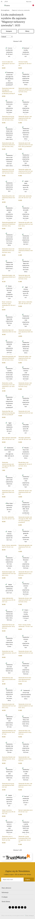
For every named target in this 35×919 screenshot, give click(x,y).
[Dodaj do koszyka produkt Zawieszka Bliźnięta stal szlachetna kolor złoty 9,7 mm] (14, 726)
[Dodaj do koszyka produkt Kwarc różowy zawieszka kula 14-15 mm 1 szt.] (14, 540)
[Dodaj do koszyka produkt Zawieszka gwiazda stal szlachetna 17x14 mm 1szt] (30, 540)
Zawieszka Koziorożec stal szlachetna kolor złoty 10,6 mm (25, 679)
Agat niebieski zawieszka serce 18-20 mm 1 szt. (9, 438)
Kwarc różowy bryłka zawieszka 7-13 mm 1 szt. (26, 625)
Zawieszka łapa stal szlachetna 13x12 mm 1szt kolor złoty (24, 277)
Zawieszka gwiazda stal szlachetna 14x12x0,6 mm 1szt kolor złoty (9, 358)
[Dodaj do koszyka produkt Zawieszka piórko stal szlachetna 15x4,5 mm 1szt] (14, 191)
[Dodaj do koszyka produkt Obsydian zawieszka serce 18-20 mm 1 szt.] (30, 433)
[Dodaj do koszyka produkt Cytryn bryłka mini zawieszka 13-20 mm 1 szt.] (14, 57)
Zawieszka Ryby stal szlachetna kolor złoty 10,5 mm (25, 732)
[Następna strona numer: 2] (27, 41)
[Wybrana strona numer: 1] (17, 41)
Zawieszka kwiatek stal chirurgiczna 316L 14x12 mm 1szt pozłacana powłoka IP (25, 519)
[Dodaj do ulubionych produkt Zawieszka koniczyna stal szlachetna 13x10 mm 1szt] (14, 768)
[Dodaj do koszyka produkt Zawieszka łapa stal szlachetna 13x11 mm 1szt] (14, 325)
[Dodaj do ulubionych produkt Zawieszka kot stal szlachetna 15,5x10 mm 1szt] (14, 663)
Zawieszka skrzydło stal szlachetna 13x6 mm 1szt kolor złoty (26, 224)
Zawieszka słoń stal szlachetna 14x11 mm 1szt (26, 412)
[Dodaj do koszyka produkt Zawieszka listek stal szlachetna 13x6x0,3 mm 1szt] (30, 244)
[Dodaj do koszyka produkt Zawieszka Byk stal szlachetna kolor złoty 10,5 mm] (30, 752)
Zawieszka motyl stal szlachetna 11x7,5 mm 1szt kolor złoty (8, 250)
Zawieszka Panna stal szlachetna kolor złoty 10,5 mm (8, 626)
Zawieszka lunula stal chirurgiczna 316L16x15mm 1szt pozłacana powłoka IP (8, 90)
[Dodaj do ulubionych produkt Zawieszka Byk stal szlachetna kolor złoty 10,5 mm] (31, 742)
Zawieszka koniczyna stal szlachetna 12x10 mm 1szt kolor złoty (8, 118)
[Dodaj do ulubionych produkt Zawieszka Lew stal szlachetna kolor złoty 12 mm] (14, 636)
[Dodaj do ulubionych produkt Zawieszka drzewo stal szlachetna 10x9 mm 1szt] (31, 636)
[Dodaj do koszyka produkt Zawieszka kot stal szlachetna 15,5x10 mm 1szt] (14, 673)
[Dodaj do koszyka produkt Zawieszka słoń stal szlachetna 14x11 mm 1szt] (30, 406)
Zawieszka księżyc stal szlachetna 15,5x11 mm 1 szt (9, 277)
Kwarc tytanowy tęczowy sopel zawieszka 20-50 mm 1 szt (9, 304)
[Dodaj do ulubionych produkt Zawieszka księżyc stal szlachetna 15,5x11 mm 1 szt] (14, 260)
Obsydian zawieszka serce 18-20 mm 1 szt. (25, 438)
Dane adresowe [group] (6, 888)
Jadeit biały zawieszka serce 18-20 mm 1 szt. (25, 196)
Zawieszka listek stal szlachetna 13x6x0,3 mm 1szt (26, 250)
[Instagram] (13, 907)
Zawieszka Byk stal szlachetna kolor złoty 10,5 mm (25, 758)
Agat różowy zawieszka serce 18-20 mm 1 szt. (25, 302)
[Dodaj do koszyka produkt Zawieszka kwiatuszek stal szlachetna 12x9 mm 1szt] (30, 325)
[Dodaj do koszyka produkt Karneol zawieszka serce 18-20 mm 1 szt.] (30, 805)
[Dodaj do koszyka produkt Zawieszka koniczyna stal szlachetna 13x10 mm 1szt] (14, 779)
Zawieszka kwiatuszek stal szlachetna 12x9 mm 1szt (26, 331)
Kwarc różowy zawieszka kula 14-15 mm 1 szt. (9, 546)
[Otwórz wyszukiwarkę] (25, 5)
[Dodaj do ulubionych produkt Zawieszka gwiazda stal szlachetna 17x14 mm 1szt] (31, 530)
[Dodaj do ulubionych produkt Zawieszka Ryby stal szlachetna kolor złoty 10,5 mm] (31, 716)
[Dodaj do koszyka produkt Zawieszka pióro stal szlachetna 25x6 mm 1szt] (14, 486)
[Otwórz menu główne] (2, 6)
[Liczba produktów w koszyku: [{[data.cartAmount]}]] (32, 5)
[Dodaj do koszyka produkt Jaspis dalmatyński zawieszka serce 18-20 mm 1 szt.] (14, 593)
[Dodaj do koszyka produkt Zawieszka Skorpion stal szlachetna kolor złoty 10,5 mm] (30, 567)
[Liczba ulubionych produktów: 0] (28, 5)
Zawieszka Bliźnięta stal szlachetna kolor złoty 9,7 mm (9, 732)
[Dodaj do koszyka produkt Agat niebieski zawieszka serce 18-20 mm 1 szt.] (14, 433)
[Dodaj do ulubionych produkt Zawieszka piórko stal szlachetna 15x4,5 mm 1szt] (14, 181)
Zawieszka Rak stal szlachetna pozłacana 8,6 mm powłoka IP (8, 412)
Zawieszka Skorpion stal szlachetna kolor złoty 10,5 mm (25, 573)
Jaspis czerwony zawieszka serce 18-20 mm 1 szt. (8, 811)
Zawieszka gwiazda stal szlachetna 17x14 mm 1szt (25, 547)
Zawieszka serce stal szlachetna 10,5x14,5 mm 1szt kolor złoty (8, 171)
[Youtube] (16, 907)
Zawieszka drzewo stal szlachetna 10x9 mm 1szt (26, 652)
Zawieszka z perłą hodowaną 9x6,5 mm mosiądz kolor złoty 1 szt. (25, 839)
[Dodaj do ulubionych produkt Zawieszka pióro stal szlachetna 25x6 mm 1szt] (14, 476)
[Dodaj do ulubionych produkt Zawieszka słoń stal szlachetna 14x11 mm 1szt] (31, 396)
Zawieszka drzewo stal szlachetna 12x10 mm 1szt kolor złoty (25, 118)
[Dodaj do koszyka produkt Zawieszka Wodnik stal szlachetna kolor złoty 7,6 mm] (14, 752)
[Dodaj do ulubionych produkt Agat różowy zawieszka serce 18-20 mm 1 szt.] (31, 287)
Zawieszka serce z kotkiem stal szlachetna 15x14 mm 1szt (9, 838)
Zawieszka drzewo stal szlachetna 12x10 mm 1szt (25, 492)
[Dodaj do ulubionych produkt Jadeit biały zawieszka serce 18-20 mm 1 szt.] (31, 181)
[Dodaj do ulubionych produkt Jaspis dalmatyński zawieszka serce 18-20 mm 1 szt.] (14, 583)
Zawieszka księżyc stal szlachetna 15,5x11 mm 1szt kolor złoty (25, 89)
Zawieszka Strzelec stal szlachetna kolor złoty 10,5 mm (25, 785)
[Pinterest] (22, 907)
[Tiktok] (19, 907)
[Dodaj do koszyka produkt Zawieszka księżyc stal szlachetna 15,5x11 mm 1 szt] (14, 270)
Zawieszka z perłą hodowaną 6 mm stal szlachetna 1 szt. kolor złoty (8, 385)
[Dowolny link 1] (25, 907)
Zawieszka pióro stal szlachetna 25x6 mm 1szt (8, 492)
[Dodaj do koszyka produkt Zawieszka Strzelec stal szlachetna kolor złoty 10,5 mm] (30, 779)
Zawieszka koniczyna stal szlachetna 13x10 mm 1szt (8, 785)
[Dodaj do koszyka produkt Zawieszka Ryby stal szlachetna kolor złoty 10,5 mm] (30, 726)
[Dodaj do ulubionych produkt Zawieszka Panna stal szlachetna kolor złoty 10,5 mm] (14, 610)
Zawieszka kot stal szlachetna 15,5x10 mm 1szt (8, 679)
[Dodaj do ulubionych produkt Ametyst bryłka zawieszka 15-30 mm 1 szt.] (31, 47)
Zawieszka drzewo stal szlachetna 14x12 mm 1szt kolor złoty (25, 384)
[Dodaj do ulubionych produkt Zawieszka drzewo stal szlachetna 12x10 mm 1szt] (31, 476)
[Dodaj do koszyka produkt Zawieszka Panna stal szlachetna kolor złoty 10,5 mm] (14, 620)
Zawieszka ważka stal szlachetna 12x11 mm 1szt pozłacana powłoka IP (26, 171)
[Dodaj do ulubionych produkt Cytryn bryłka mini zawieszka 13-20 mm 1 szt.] (14, 47)
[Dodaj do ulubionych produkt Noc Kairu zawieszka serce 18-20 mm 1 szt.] (14, 502)
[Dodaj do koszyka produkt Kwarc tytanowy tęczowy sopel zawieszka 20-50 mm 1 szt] (14, 297)
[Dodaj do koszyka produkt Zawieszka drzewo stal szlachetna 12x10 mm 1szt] (30, 486)
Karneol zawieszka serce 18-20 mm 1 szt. (26, 811)
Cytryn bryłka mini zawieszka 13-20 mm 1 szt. (8, 63)
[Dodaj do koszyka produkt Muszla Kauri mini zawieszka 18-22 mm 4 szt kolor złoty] (30, 458)
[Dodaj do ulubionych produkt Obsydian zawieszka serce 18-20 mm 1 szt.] (31, 423)
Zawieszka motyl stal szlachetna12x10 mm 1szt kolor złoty (26, 705)
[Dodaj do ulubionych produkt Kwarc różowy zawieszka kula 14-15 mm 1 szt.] (14, 530)
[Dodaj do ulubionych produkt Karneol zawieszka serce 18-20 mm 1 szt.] (31, 795)
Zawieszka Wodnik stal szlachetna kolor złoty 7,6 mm (8, 758)
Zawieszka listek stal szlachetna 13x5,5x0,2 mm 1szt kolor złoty (8, 144)
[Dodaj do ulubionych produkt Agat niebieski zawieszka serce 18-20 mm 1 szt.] (14, 423)
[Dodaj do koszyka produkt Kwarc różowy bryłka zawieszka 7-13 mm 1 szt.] (30, 620)
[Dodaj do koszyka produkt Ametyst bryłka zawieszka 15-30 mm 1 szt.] (30, 57)
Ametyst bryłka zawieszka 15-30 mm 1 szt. (25, 63)
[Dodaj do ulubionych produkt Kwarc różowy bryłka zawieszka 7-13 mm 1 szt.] (31, 610)
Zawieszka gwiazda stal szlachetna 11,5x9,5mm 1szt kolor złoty (9, 224)
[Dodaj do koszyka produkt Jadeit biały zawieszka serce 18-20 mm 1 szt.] (30, 191)
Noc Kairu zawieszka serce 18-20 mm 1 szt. (8, 518)
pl (2, 1)
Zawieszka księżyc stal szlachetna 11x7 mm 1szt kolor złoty (9, 573)
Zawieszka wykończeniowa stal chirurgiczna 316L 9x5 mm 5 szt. (8, 465)
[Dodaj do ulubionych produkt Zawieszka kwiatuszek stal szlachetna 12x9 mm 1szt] (31, 315)
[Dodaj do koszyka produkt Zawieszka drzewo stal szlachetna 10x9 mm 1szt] (30, 646)
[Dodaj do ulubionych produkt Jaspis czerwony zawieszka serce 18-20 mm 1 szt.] (14, 795)
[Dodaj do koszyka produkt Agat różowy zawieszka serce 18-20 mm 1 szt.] (30, 297)
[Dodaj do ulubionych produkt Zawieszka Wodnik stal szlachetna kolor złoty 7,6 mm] (14, 742)
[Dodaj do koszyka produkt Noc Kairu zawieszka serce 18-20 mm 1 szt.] (14, 512)
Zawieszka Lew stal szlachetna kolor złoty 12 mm (9, 652)
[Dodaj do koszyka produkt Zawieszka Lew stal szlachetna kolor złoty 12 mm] (14, 646)
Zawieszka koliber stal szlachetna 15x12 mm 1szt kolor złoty (25, 358)
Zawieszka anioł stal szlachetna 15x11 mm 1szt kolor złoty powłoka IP (26, 144)
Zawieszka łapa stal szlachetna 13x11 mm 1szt (9, 330)
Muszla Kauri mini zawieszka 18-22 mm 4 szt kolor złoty (25, 464)
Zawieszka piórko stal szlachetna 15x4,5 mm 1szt (8, 197)
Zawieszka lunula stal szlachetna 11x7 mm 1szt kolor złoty (9, 705)
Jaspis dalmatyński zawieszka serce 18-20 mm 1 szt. (8, 599)
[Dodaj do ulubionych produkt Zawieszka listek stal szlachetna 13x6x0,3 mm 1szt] (31, 234)
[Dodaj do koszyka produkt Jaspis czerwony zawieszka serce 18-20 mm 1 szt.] (14, 805)
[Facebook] (10, 907)
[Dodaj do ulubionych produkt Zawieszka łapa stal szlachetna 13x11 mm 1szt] (14, 315)
